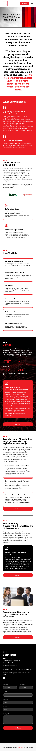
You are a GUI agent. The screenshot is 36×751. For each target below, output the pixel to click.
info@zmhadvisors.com (10, 666)
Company (6, 699)
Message (6, 713)
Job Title (5, 692)
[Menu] (32, 3)
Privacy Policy (20, 747)
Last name (22, 684)
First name (6, 684)
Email (5, 706)
